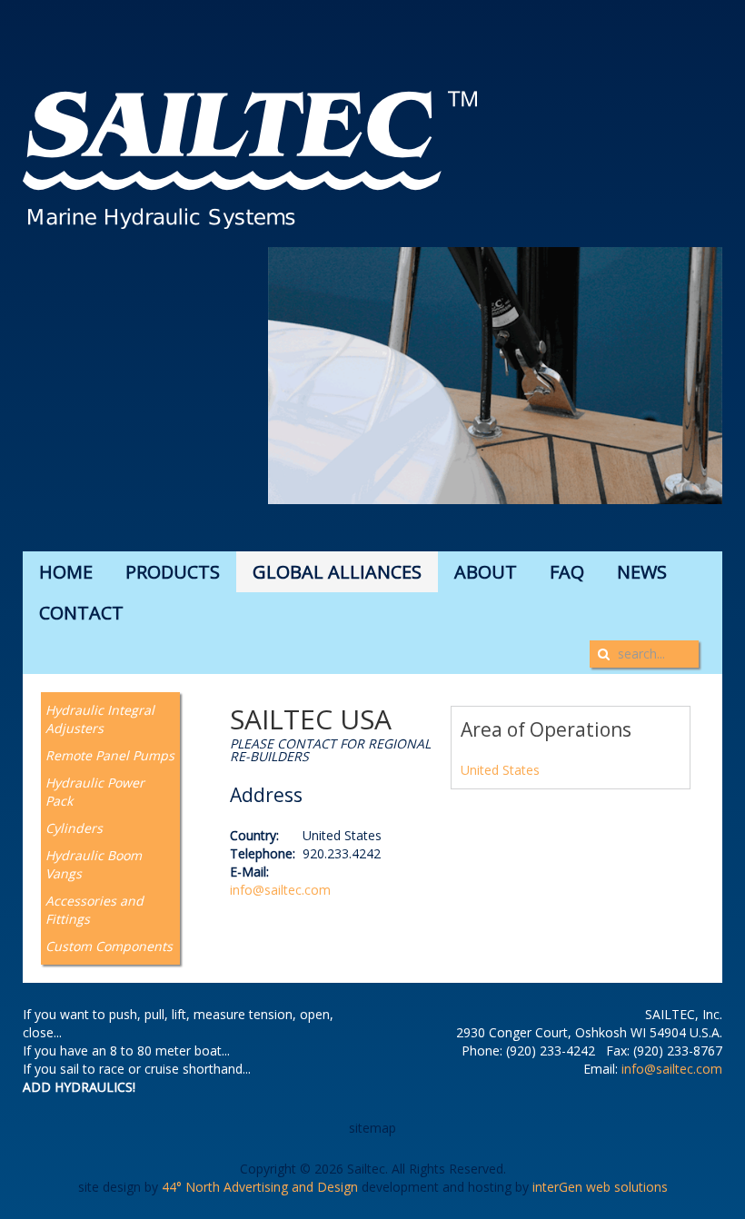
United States (500, 769)
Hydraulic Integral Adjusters (99, 719)
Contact (81, 612)
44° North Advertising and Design (260, 1186)
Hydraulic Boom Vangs (93, 864)
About (485, 572)
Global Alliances (337, 572)
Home (66, 572)
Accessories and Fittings (94, 909)
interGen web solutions (600, 1186)
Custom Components (109, 946)
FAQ (567, 572)
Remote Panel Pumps (109, 755)
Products (172, 572)
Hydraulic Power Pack (94, 791)
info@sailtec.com (280, 889)
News (642, 572)
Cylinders (74, 828)
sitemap (372, 1127)
